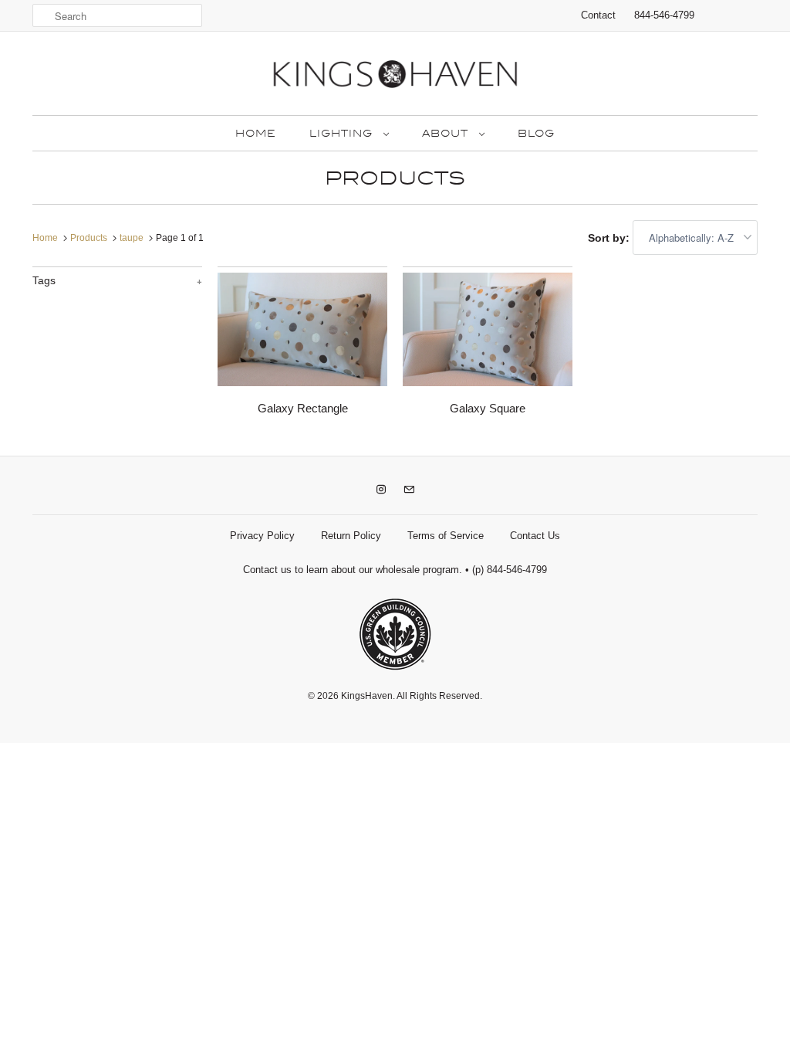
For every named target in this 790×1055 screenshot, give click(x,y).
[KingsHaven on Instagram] (381, 490)
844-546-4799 (664, 15)
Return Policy (351, 535)
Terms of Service (445, 535)
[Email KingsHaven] (409, 490)
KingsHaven (367, 695)
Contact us (267, 569)
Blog (536, 133)
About (446, 133)
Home (255, 133)
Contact (598, 15)
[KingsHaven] (395, 77)
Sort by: (610, 238)
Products (395, 178)
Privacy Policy (262, 535)
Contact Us (535, 535)
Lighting (342, 133)
